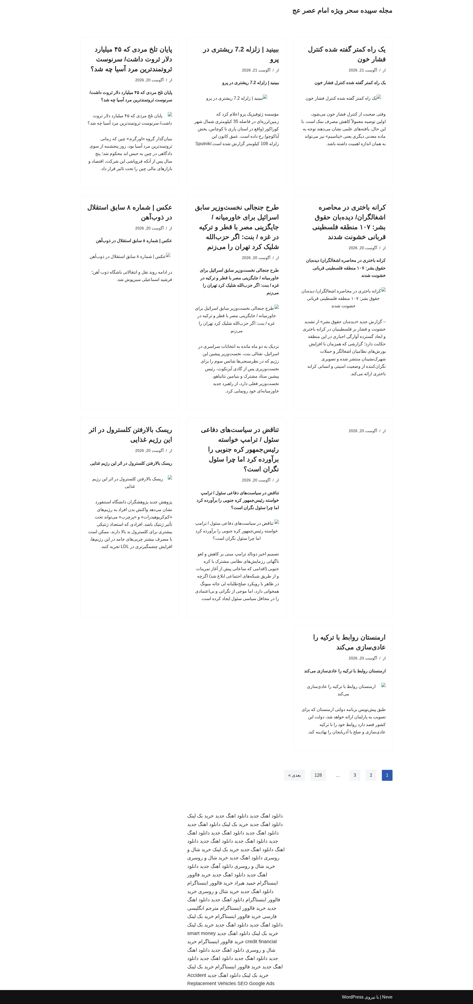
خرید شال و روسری (207, 857)
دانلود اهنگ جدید (266, 816)
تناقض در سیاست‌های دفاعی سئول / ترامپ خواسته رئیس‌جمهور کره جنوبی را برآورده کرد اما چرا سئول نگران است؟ (240, 449)
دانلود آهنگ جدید (216, 866)
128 (318, 775)
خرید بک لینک (200, 816)
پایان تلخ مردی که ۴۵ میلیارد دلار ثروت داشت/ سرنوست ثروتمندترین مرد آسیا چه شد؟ (131, 59)
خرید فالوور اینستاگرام (210, 883)
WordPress (353, 997)
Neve (387, 997)
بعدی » (294, 775)
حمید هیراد (245, 883)
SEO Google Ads (256, 983)
